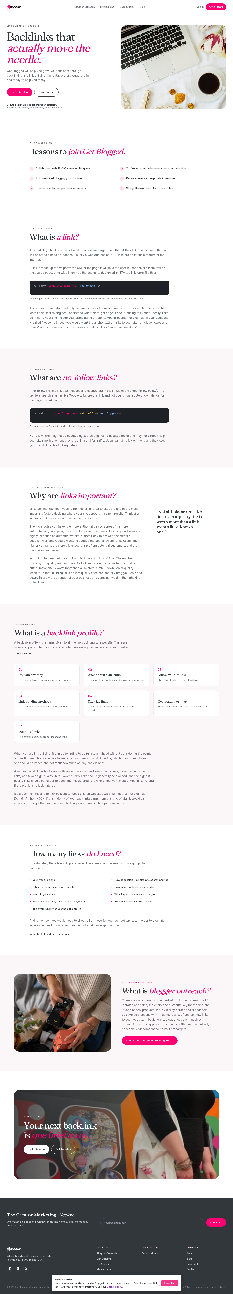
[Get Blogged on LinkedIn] (10, 1269)
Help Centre (193, 1264)
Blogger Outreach (85, 6)
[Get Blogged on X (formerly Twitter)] (26, 1269)
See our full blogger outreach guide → (149, 1040)
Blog (142, 6)
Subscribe (216, 1222)
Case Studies (127, 6)
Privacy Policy (184, 1287)
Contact (191, 1269)
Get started (216, 6)
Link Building (107, 6)
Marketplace (104, 1269)
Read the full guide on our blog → (50, 934)
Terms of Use (201, 1287)
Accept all (169, 1283)
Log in (200, 6)
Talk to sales (63, 1149)
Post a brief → (19, 92)
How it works (46, 92)
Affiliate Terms (218, 1287)
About (190, 1253)
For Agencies (104, 1264)
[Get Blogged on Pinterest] (18, 1269)
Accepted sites (150, 1253)
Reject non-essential (145, 1283)
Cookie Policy (114, 1286)
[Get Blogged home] (15, 7)
